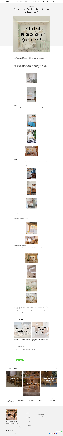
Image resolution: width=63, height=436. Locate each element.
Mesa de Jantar (34, 1)
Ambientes (16, 1)
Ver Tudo (47, 1)
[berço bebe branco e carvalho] (31, 240)
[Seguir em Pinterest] (10, 430)
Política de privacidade (25, 349)
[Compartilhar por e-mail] (24, 313)
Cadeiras (30, 1)
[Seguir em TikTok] (13, 430)
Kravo (17, 310)
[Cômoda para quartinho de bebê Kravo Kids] (31, 94)
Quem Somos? (28, 412)
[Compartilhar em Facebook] (18, 313)
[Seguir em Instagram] (8, 430)
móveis (42, 306)
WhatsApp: (41, 414)
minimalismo (30, 65)
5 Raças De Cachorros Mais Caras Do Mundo (22, 339)
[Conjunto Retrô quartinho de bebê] (31, 120)
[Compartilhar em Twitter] (20, 313)
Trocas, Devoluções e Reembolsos (30, 418)
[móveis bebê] (31, 285)
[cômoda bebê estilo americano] (31, 271)
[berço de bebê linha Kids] (31, 298)
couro (35, 164)
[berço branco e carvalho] (31, 258)
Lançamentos (21, 1)
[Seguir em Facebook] (6, 430)
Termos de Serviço (29, 425)
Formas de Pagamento (29, 416)
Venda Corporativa (29, 421)
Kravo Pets (43, 1)
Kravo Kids (39, 1)
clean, (19, 67)
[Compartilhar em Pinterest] (22, 313)
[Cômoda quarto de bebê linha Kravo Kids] (31, 173)
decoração (30, 216)
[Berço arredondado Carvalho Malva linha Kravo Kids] (31, 188)
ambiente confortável (31, 6)
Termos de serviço (30, 349)
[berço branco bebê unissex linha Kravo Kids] (31, 78)
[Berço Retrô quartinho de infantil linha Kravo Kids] (31, 136)
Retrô (16, 107)
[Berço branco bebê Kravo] (31, 228)
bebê (30, 306)
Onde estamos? (28, 413)
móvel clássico (29, 161)
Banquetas (26, 1)
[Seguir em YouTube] (12, 430)
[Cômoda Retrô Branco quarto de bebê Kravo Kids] (31, 151)
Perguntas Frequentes (29, 422)
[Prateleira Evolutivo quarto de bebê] (31, 203)
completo (43, 57)
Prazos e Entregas (28, 417)
